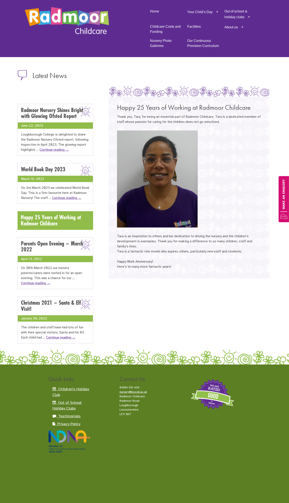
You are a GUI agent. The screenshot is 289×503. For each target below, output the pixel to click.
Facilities (194, 26)
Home (154, 11)
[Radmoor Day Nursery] (67, 15)
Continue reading (54, 150)
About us (231, 27)
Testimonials (68, 416)
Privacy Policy (67, 424)
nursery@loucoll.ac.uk (133, 392)
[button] (284, 199)
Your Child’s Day (200, 12)
